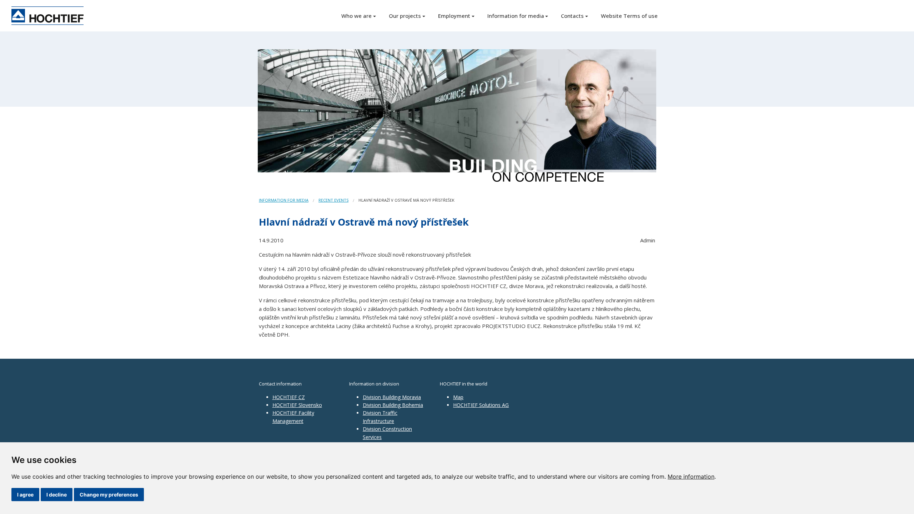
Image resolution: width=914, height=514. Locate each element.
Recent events (333, 200)
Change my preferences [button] (109, 495)
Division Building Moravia (392, 397)
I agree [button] (25, 495)
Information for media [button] (515, 15)
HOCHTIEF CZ (288, 397)
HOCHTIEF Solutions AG (481, 405)
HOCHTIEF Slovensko (297, 405)
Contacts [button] (572, 15)
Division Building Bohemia (393, 405)
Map (458, 397)
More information (691, 476)
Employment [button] (454, 15)
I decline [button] (56, 495)
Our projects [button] (405, 15)
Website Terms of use (629, 15)
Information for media (283, 200)
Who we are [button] (356, 15)
